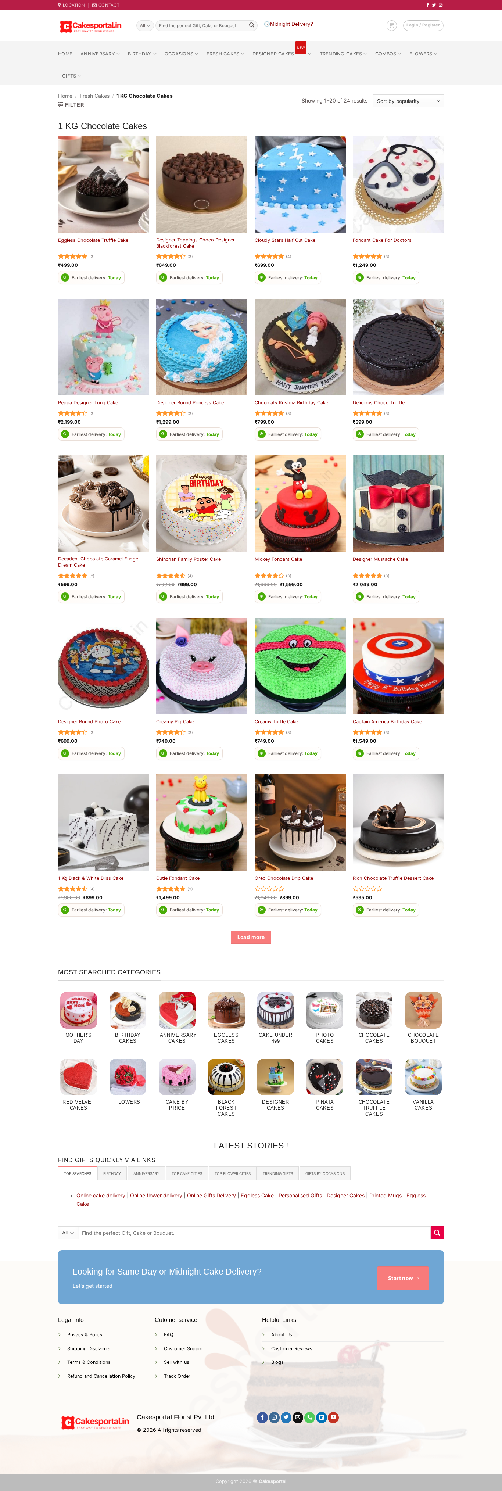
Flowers (421, 54)
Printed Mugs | (387, 1195)
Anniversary (97, 54)
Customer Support (184, 1348)
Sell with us (176, 1362)
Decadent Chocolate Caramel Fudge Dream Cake (98, 562)
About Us (281, 1334)
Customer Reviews (291, 1348)
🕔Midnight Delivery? (288, 24)
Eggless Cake (257, 1195)
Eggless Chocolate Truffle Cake (93, 240)
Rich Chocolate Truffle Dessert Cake (393, 878)
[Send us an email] (441, 5)
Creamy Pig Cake (175, 721)
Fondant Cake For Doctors (382, 240)
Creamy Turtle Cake (276, 721)
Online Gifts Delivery (211, 1195)
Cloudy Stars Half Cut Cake (285, 240)
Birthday (139, 54)
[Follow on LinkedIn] (321, 1417)
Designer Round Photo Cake (89, 721)
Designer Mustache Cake (380, 559)
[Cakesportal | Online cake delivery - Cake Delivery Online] (91, 25)
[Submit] (251, 25)
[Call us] (309, 1417)
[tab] (77, 1173)
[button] (392, 25)
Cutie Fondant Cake (178, 878)
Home (65, 54)
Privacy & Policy (85, 1334)
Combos (386, 54)
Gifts (69, 76)
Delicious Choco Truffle (379, 402)
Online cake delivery (100, 1195)
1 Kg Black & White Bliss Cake (90, 878)
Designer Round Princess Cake (190, 402)
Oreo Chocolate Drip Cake (284, 878)
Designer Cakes (278, 51)
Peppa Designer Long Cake (88, 402)
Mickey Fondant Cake (278, 559)
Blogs (277, 1362)
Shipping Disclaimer (89, 1348)
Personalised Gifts (300, 1195)
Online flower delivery (156, 1195)
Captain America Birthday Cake (387, 721)
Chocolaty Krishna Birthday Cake (291, 402)
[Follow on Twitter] (434, 5)
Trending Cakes (341, 54)
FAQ (168, 1334)
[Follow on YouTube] (333, 1417)
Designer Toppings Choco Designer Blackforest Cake (195, 243)
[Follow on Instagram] (274, 1417)
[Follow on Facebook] (428, 5)
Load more (251, 937)
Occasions (179, 54)
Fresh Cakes (223, 54)
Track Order (177, 1376)
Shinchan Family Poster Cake (188, 559)
